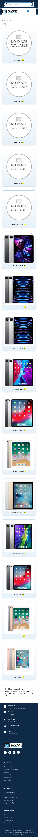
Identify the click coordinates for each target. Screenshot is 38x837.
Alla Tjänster (7, 780)
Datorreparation (9, 767)
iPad (11, 20)
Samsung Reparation (10, 795)
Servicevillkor (8, 817)
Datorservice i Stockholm (11, 769)
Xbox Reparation (9, 800)
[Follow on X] (9, 752)
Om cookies (7, 823)
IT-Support (7, 772)
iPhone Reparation (9, 792)
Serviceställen (8, 775)
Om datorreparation (10, 815)
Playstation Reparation (10, 797)
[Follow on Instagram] (14, 752)
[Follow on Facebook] (5, 752)
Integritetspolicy (9, 820)
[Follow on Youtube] (18, 752)
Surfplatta (7, 20)
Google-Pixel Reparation (11, 803)
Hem (3, 20)
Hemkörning (7, 777)
